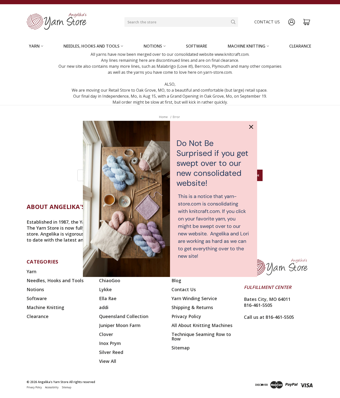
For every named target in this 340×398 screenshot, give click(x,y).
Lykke (105, 289)
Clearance (300, 46)
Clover (106, 334)
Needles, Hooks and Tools (91, 46)
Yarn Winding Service (194, 298)
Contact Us (183, 289)
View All (107, 361)
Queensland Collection (123, 316)
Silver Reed (111, 352)
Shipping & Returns (192, 307)
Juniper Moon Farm (120, 325)
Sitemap (180, 348)
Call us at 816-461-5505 (269, 317)
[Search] (233, 22)
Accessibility (51, 387)
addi (104, 307)
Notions (153, 46)
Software (196, 46)
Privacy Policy (186, 316)
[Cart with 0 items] (306, 22)
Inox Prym (110, 343)
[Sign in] (291, 22)
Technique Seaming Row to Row (201, 336)
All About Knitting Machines (201, 325)
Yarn (34, 46)
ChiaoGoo (109, 280)
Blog (176, 280)
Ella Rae (107, 298)
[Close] (251, 127)
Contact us (267, 22)
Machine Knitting (246, 46)
